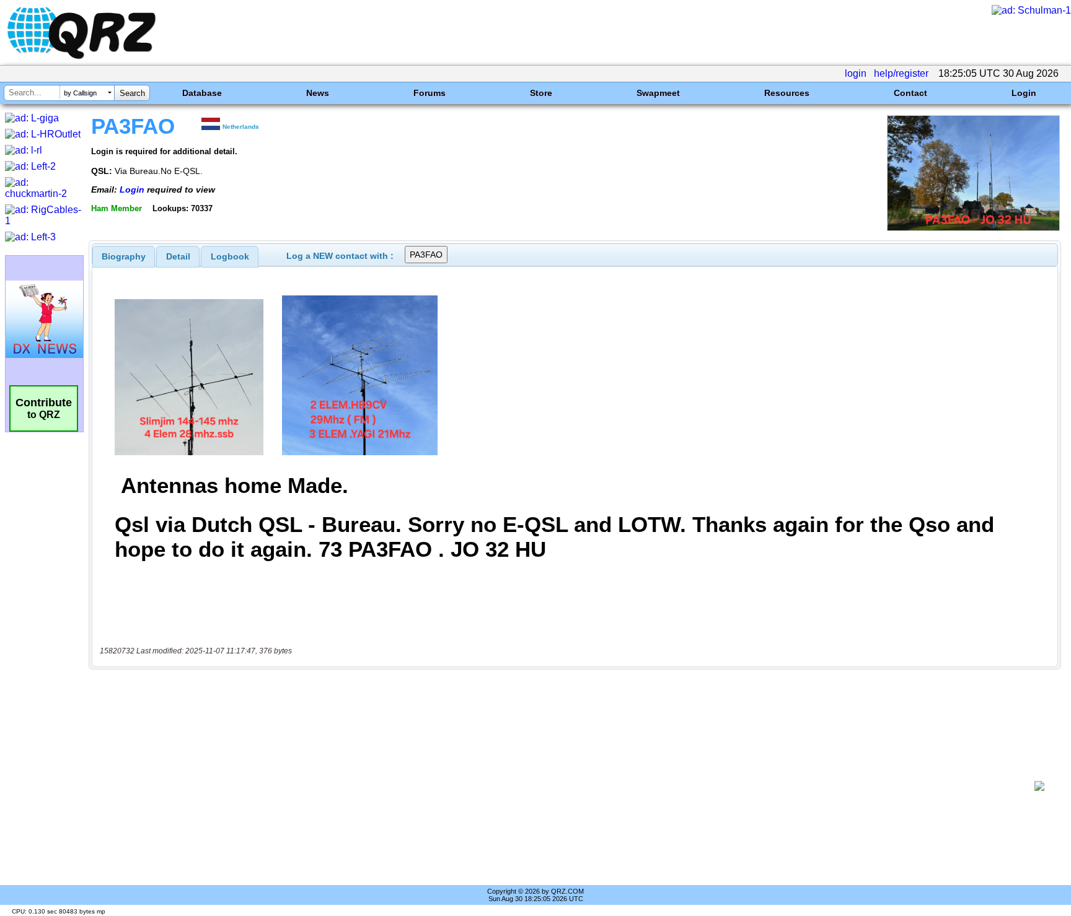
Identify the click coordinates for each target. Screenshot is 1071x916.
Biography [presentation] (124, 256)
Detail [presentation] (178, 256)
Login (1023, 93)
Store (541, 93)
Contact (910, 93)
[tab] (123, 256)
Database (202, 93)
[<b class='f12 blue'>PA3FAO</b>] (973, 227)
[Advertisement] (563, 786)
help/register (901, 73)
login (855, 73)
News (317, 93)
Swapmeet (658, 93)
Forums (429, 93)
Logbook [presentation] (230, 256)
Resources (786, 93)
